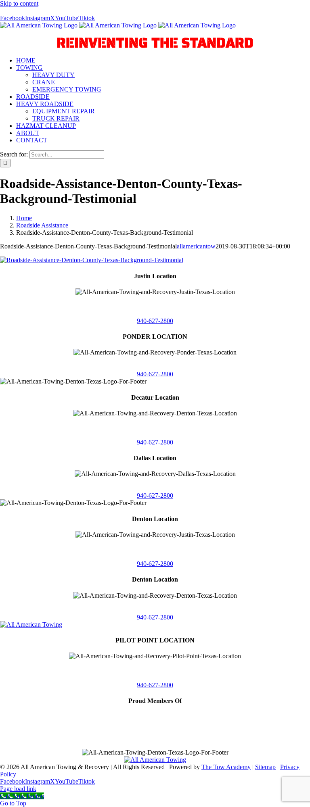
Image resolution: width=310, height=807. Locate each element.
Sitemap (265, 766)
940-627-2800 (155, 320)
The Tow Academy (226, 766)
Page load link (18, 788)
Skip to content (19, 3)
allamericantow (196, 246)
